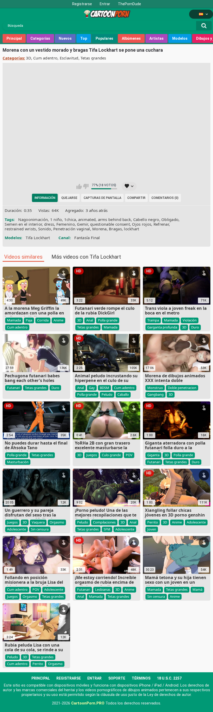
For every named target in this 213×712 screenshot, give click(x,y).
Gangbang (155, 394)
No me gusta (86, 186)
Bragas (115, 228)
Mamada (14, 320)
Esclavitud (69, 58)
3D (28, 58)
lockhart (131, 228)
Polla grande (107, 320)
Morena (99, 228)
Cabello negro (146, 219)
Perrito (152, 522)
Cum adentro (45, 58)
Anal (89, 320)
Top (83, 38)
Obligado (169, 219)
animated (87, 219)
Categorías (40, 38)
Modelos (180, 38)
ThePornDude (129, 4)
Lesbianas (102, 589)
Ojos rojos (141, 224)
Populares (104, 38)
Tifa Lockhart (38, 237)
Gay (92, 387)
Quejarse (69, 198)
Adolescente (16, 529)
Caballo (123, 394)
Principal (14, 38)
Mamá (197, 589)
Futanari (13, 387)
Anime (58, 320)
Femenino (65, 224)
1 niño (56, 219)
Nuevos (65, 38)
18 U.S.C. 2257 (169, 678)
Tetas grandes (93, 58)
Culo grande (111, 455)
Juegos (91, 455)
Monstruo (155, 387)
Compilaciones (104, 522)
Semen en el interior (23, 224)
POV (129, 455)
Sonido (44, 228)
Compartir (136, 198)
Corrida (43, 320)
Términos (141, 678)
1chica (70, 219)
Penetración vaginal (71, 228)
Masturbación (18, 462)
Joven (151, 529)
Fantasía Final (87, 237)
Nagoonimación (33, 219)
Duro (195, 327)
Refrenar (161, 224)
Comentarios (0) (164, 198)
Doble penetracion (182, 387)
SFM (107, 529)
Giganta (153, 455)
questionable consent (110, 224)
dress (49, 224)
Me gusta (79, 186)
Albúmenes (131, 38)
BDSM (104, 387)
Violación (190, 320)
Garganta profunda (162, 327)
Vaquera (38, 522)
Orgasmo (57, 522)
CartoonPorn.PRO (87, 703)
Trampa (153, 320)
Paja (29, 320)
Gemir (82, 224)
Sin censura (40, 529)
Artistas (156, 38)
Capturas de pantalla (102, 198)
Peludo (107, 394)
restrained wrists (20, 228)
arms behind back (114, 219)
